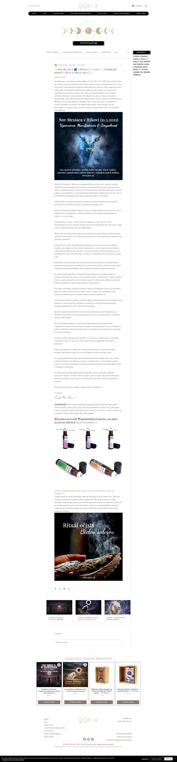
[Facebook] (84, 739)
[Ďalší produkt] (143, 684)
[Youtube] (88, 739)
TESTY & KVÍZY (49, 731)
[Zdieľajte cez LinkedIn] (64, 589)
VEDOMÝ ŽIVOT (105, 52)
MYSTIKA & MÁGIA (91, 52)
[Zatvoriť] (175, 759)
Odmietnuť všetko (156, 759)
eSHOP (46, 719)
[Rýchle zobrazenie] (49, 674)
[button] (146, 6)
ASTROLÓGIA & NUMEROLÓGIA (72, 52)
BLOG (46, 722)
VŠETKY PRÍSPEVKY (52, 52)
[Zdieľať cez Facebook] (55, 589)
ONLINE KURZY (49, 725)
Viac (115, 52)
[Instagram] (92, 739)
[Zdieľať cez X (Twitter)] (60, 589)
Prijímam (168, 759)
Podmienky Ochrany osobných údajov (13, 760)
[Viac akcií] (121, 65)
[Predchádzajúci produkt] (34, 684)
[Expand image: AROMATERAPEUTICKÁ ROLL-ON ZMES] (74, 429)
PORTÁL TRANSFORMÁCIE (52, 734)
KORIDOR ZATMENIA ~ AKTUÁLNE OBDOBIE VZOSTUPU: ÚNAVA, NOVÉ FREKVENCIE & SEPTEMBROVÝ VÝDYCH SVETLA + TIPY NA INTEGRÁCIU (58, 619)
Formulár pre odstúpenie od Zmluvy (119, 740)
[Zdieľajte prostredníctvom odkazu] (69, 589)
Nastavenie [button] (145, 759)
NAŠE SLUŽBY (48, 737)
